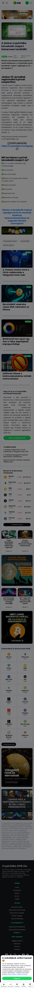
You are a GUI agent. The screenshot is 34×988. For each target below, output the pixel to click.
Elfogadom (17, 978)
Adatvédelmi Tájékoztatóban (17, 974)
